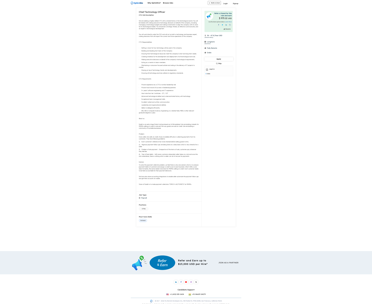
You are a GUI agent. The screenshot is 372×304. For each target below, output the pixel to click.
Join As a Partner (229, 263)
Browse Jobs (168, 3)
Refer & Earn (214, 3)
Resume (228, 29)
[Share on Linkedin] (226, 24)
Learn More (228, 22)
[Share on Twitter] (222, 24)
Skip (220, 63)
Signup (235, 3)
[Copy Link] (230, 24)
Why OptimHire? (154, 3)
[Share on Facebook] (218, 24)
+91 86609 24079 (199, 294)
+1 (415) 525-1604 (176, 294)
